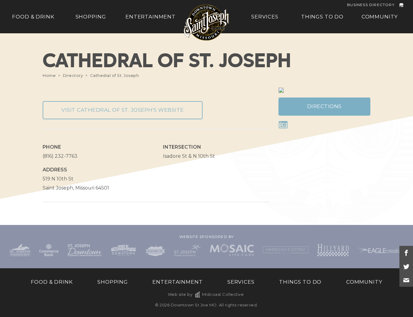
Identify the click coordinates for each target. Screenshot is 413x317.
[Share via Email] (406, 280)
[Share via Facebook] (406, 252)
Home (49, 75)
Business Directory (371, 4)
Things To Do (322, 16)
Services (264, 16)
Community (380, 16)
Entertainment (150, 16)
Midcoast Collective (223, 294)
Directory (73, 75)
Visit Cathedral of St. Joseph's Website (122, 110)
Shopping (91, 16)
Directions (324, 106)
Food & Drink (33, 16)
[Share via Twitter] (406, 266)
